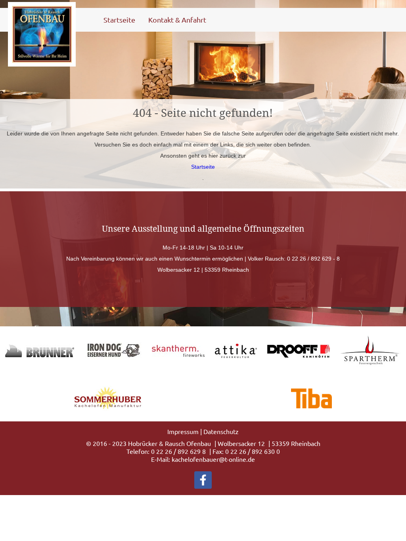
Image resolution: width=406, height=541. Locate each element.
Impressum (183, 431)
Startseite (119, 19)
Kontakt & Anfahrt (177, 19)
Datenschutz (221, 431)
